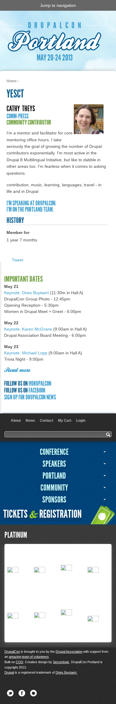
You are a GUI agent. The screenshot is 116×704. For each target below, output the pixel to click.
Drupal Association (69, 651)
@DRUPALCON (40, 383)
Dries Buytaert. (66, 672)
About (16, 420)
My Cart (64, 420)
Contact (46, 420)
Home (12, 81)
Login (80, 420)
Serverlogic (61, 662)
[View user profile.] (89, 132)
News (30, 420)
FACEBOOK (37, 390)
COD (19, 662)
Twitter (10, 693)
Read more (17, 370)
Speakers (54, 464)
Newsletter (33, 693)
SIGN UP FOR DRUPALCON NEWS (30, 397)
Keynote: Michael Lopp (25, 353)
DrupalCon (12, 651)
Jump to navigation (58, 5)
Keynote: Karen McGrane (28, 329)
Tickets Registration (42, 514)
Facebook (22, 693)
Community (54, 488)
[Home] (56, 60)
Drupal (9, 672)
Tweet (17, 260)
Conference (54, 452)
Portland (54, 476)
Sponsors (54, 500)
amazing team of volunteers (29, 656)
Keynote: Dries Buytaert (26, 292)
